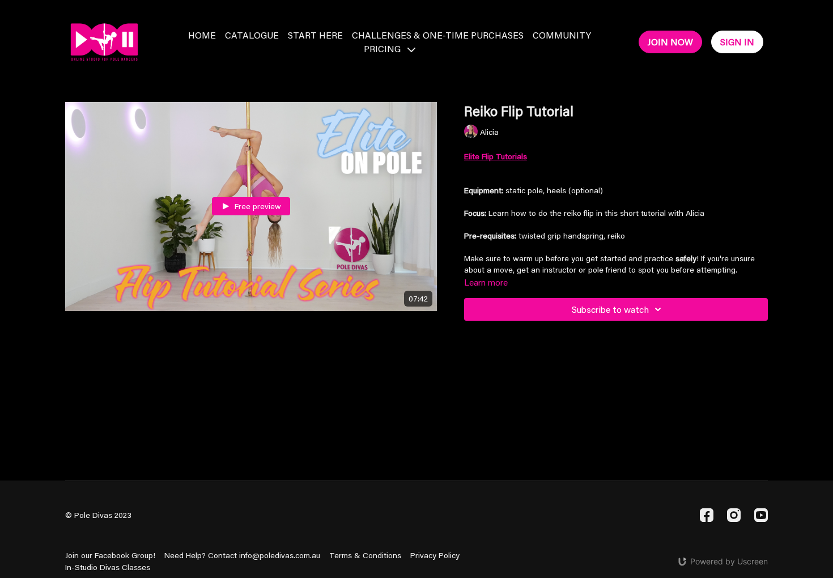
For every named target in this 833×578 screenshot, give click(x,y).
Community (562, 35)
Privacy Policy (435, 555)
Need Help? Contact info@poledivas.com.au (242, 555)
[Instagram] (734, 515)
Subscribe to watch (610, 309)
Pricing (383, 48)
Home (202, 35)
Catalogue (252, 35)
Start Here (315, 35)
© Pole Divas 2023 (98, 515)
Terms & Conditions (365, 555)
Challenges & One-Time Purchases (438, 35)
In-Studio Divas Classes (107, 567)
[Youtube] (761, 515)
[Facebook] (706, 515)
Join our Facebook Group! (110, 555)
